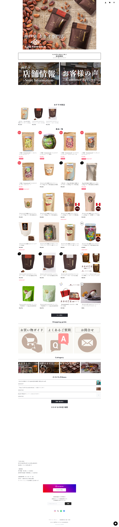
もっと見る (59, 315)
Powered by (58, 524)
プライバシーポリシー (53, 519)
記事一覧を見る (59, 401)
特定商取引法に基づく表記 (65, 519)
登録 (68, 503)
